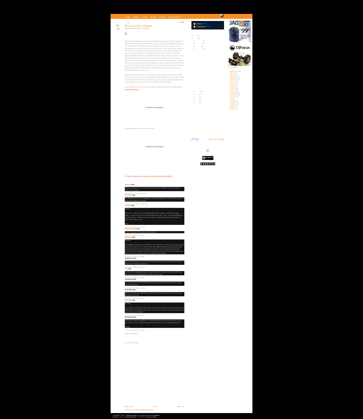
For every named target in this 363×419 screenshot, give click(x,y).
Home (155, 406)
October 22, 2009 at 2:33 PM (134, 256)
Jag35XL (233, 105)
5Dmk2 (232, 87)
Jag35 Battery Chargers (203, 68)
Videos (232, 75)
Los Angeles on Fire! (202, 85)
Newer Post (129, 406)
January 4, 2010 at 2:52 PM (134, 298)
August (197, 91)
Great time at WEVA (202, 54)
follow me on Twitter (216, 139)
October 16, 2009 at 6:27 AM (134, 235)
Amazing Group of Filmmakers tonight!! (208, 60)
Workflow (233, 97)
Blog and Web (151, 417)
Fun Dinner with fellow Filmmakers (207, 62)
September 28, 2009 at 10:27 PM (136, 204)
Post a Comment (131, 334)
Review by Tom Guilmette (138, 25)
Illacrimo (115, 417)
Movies (232, 109)
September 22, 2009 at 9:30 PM (135, 193)
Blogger (157, 415)
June (197, 97)
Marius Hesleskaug (130, 229)
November (198, 43)
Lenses (232, 81)
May (196, 100)
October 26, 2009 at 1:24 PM (134, 277)
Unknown (128, 184)
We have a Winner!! (202, 71)
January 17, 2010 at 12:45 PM (135, 330)
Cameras (136, 176)
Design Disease (131, 417)
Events (232, 83)
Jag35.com (147, 176)
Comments (200, 27)
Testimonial (234, 93)
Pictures (233, 91)
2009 (195, 38)
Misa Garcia (128, 195)
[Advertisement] (239, 158)
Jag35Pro (161, 176)
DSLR (232, 85)
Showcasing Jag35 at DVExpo (205, 51)
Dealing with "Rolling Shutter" (205, 82)
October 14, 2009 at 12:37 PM (135, 227)
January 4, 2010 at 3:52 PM (134, 315)
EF (231, 99)
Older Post (180, 406)
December (198, 40)
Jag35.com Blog (131, 415)
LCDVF (232, 107)
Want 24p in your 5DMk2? (204, 76)
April (196, 102)
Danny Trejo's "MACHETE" (204, 79)
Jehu (126, 269)
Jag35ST (169, 176)
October (198, 46)
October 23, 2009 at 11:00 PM (135, 267)
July (196, 94)
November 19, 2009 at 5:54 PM (135, 288)
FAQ (141, 176)
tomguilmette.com (131, 89)
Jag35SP (233, 103)
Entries (199, 24)
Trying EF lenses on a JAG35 (205, 74)
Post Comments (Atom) (144, 410)
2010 (195, 35)
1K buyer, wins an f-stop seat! (205, 88)
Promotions (234, 95)
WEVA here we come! (202, 65)
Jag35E (154, 176)
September (199, 49)
